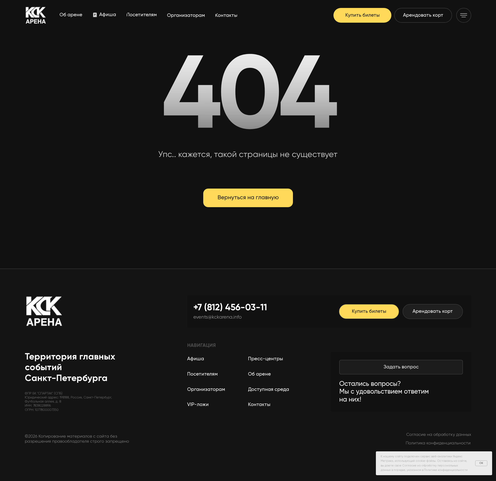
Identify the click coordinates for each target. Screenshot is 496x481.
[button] (463, 15)
